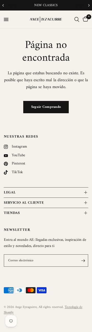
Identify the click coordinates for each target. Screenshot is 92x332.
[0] (84, 19)
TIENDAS (12, 213)
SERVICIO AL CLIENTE (24, 203)
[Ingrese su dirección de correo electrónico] (83, 260)
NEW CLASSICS (30, 5)
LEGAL (10, 192)
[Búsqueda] (77, 19)
